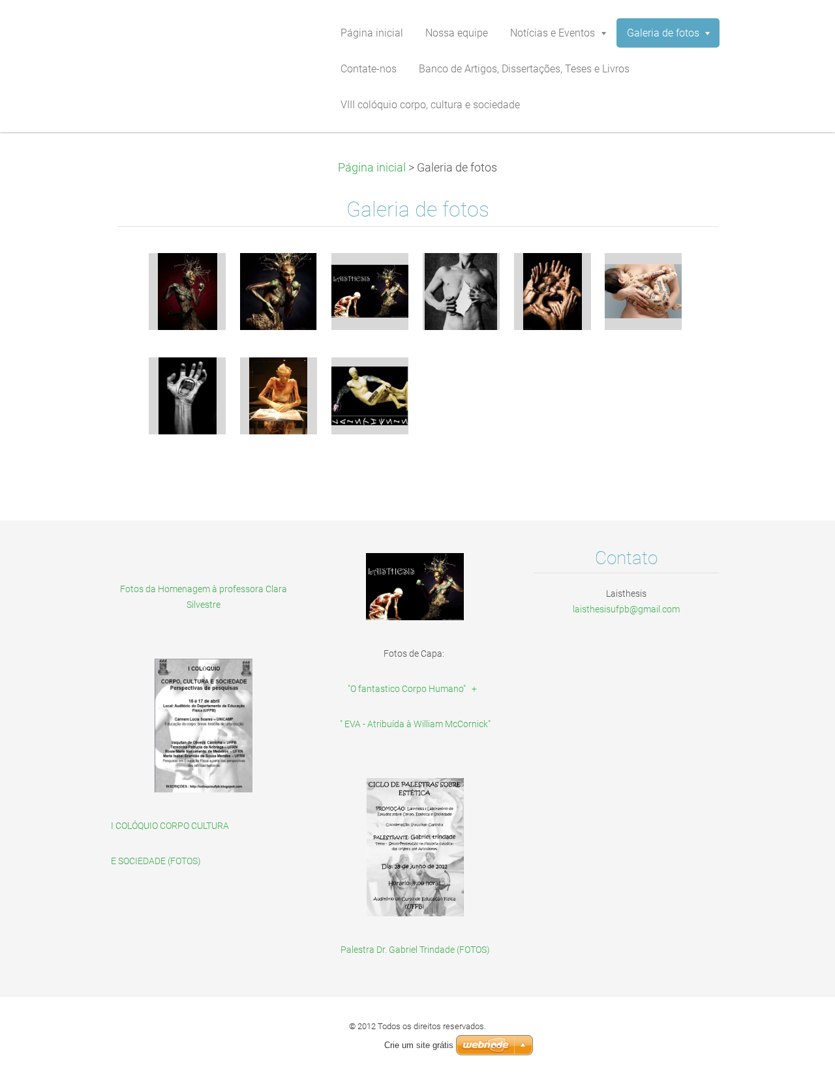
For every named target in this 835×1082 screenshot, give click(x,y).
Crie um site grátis (418, 1045)
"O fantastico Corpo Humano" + (415, 689)
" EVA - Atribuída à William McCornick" (415, 724)
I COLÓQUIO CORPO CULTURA (170, 825)
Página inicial (372, 167)
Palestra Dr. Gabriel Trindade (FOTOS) (415, 949)
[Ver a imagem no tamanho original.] (187, 292)
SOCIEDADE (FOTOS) (159, 861)
